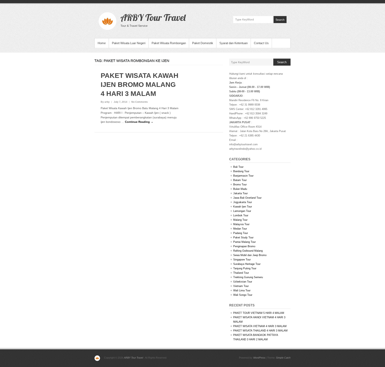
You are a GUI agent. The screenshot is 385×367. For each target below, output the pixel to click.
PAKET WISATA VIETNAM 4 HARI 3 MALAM (260, 326)
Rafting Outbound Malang (248, 250)
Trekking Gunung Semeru (248, 277)
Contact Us (261, 43)
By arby (105, 102)
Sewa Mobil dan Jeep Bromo (249, 255)
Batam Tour (240, 180)
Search (280, 19)
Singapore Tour (242, 259)
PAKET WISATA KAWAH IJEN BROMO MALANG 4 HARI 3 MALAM (139, 84)
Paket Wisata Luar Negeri (128, 43)
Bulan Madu (240, 188)
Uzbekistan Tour (242, 281)
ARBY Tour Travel (153, 17)
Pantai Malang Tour (244, 241)
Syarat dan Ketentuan (233, 43)
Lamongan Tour (242, 210)
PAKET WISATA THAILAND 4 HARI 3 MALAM (260, 330)
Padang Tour (240, 233)
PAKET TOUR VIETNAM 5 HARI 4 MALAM (258, 312)
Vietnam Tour (241, 286)
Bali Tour (238, 166)
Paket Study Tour (243, 237)
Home (102, 43)
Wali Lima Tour (241, 290)
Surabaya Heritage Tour (246, 263)
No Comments (139, 102)
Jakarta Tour (240, 193)
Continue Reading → (139, 121)
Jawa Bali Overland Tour (247, 197)
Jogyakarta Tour (242, 202)
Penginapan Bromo (244, 246)
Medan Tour (240, 228)
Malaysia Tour (241, 224)
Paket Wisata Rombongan (169, 43)
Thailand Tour (241, 272)
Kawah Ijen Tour (242, 206)
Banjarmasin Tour (243, 175)
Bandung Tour (241, 171)
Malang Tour (240, 219)
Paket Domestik (202, 43)
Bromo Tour (240, 184)
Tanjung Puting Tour (244, 268)
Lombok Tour (240, 215)
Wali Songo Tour (242, 294)
